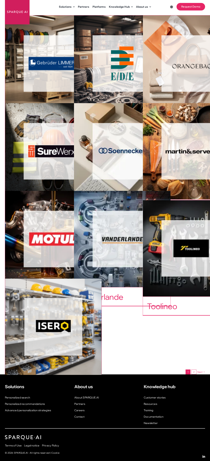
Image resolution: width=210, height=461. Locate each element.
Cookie (55, 452)
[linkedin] (203, 456)
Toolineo (162, 306)
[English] (171, 6)
